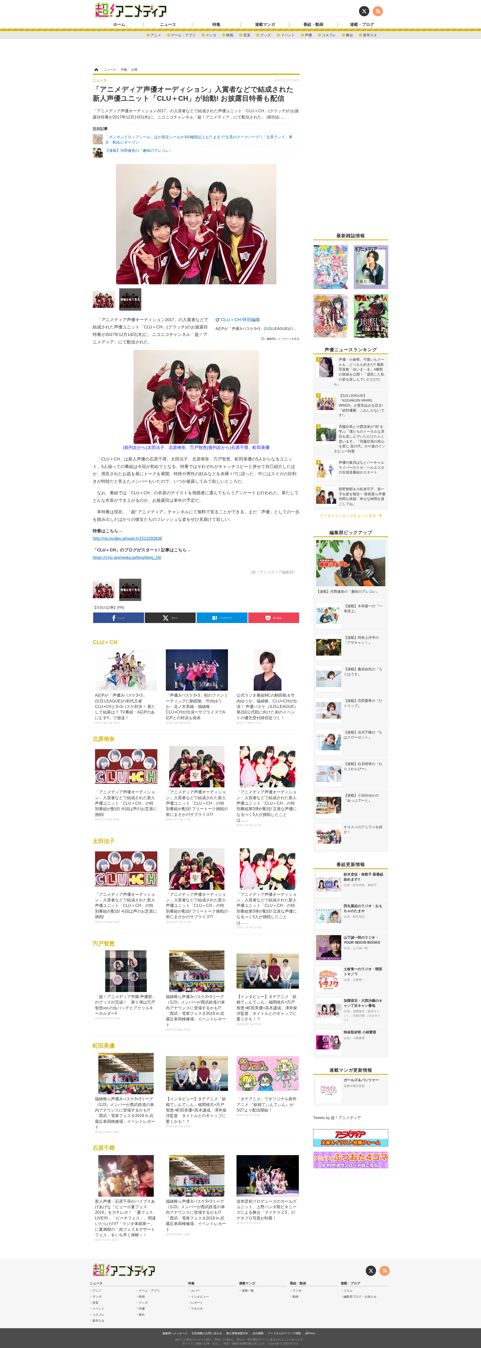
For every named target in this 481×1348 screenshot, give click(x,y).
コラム (347, 1290)
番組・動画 (313, 25)
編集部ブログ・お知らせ (360, 1296)
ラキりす (197, 1308)
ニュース (168, 25)
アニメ (156, 34)
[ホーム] (96, 69)
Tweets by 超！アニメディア (337, 1118)
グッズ (265, 34)
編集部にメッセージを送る (283, 338)
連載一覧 (248, 1290)
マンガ (211, 34)
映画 (229, 34)
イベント (288, 34)
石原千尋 (104, 1148)
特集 (216, 25)
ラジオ (297, 1290)
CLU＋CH (105, 642)
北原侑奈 (104, 739)
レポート (197, 1302)
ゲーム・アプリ (183, 34)
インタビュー (200, 1296)
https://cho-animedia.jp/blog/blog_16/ (127, 557)
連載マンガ (265, 25)
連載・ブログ (362, 25)
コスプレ (329, 34)
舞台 (349, 34)
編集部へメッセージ (175, 1333)
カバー (195, 1290)
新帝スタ (370, 34)
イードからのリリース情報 (284, 1333)
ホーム (119, 25)
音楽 (246, 34)
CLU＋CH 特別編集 (240, 319)
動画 (296, 1296)
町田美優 (104, 1046)
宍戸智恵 (104, 943)
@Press (310, 1333)
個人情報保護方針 (237, 1333)
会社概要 (258, 1333)
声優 (308, 34)
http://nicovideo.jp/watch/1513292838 (127, 538)
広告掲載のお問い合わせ (207, 1333)
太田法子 (104, 841)
